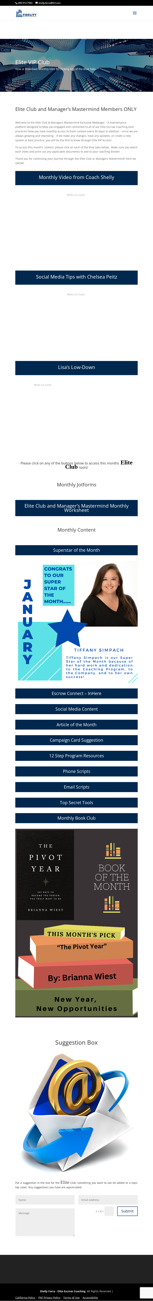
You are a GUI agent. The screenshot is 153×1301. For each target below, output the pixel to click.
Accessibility (90, 1297)
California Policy (25, 1297)
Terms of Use (71, 1297)
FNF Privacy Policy (49, 1297)
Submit (127, 1211)
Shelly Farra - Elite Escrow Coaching (62, 1291)
